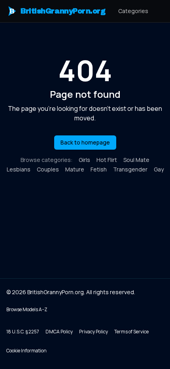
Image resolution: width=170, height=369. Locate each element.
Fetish (99, 169)
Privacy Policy (93, 331)
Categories (133, 11)
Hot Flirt (106, 160)
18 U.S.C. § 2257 (22, 331)
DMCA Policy (59, 331)
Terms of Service (131, 331)
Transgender (130, 169)
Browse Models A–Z (26, 309)
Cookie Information (26, 350)
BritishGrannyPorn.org (57, 11)
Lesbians (18, 169)
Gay (159, 169)
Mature (74, 169)
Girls (84, 160)
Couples (48, 169)
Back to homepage (85, 142)
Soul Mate (136, 160)
